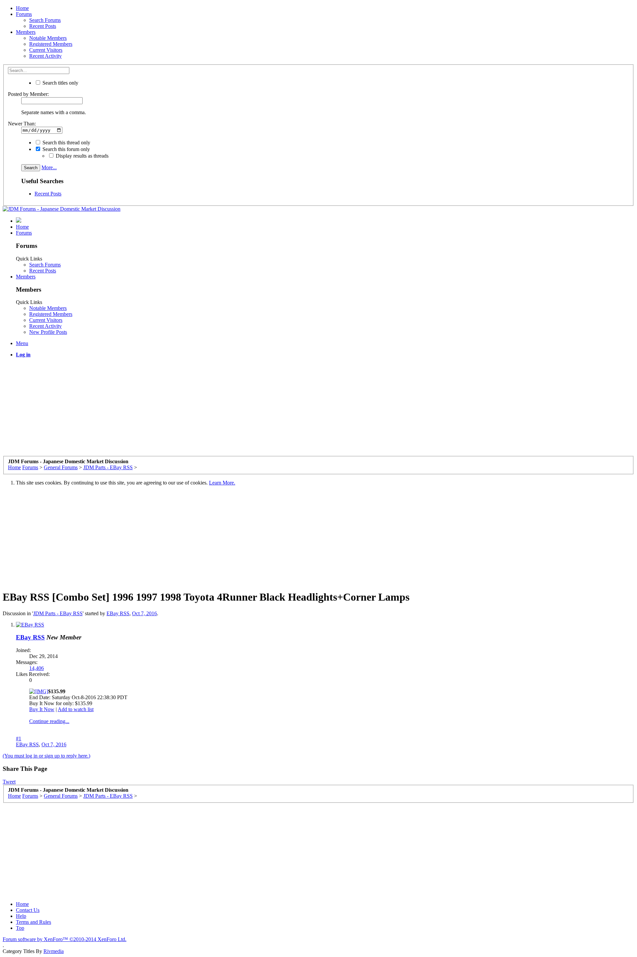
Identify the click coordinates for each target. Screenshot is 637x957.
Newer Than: (22, 123)
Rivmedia (53, 951)
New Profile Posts (48, 332)
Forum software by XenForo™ (64, 939)
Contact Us (27, 910)
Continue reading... (49, 721)
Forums (24, 14)
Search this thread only (65, 142)
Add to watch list (76, 709)
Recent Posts (42, 26)
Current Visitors (45, 50)
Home (22, 8)
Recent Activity (45, 56)
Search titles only (59, 83)
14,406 (36, 668)
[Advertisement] (202, 409)
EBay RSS (117, 613)
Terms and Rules (33, 922)
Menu (22, 343)
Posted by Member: (28, 94)
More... (49, 167)
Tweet (9, 781)
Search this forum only (65, 149)
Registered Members (50, 44)
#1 (18, 738)
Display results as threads (81, 156)
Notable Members (48, 38)
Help (21, 916)
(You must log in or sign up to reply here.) (46, 756)
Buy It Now (41, 709)
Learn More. (222, 482)
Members (25, 32)
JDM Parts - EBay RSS (58, 613)
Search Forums (45, 20)
